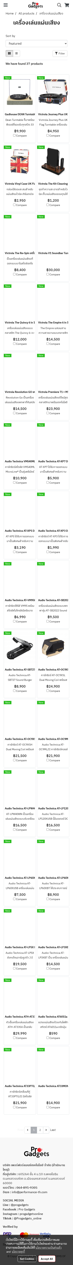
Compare (21, 136)
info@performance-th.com (29, 1192)
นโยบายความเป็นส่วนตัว (49, 1247)
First (21, 1130)
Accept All (47, 1258)
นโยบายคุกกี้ (18, 1251)
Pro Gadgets (26, 1209)
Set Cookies (27, 1258)
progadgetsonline (31, 1214)
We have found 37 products (24, 64)
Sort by (11, 36)
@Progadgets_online (28, 1218)
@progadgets (20, 1205)
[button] (58, 5)
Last (53, 1130)
